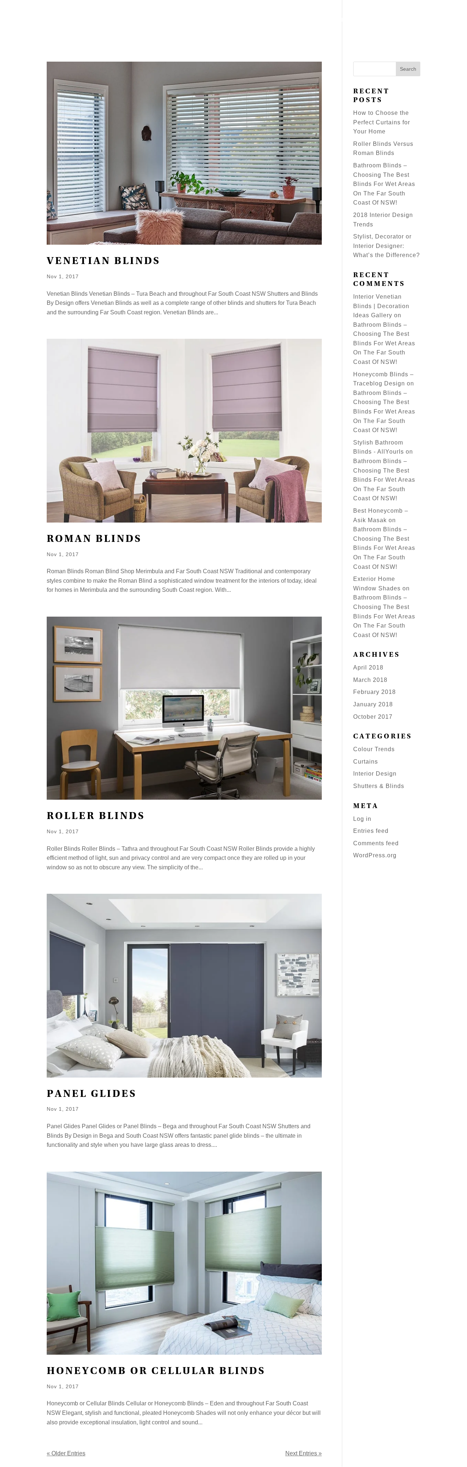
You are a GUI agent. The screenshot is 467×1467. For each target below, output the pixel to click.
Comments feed (376, 843)
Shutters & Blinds (378, 786)
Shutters (211, 20)
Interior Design (375, 774)
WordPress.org (375, 855)
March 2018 (370, 680)
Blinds (251, 20)
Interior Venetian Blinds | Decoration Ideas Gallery (381, 306)
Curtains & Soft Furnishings (321, 20)
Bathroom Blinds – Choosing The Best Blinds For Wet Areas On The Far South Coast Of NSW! (384, 184)
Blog (387, 20)
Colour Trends (374, 749)
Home (181, 20)
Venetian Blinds (104, 261)
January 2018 (373, 704)
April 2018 (368, 667)
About (412, 20)
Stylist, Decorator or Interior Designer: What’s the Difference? (386, 245)
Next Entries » (303, 1453)
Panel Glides (92, 1094)
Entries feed (371, 831)
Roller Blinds (96, 816)
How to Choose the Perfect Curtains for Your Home (381, 122)
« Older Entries (66, 1453)
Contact (442, 20)
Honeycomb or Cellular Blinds (156, 1371)
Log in (362, 819)
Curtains (365, 761)
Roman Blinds (94, 539)
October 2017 (373, 717)
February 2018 (374, 692)
